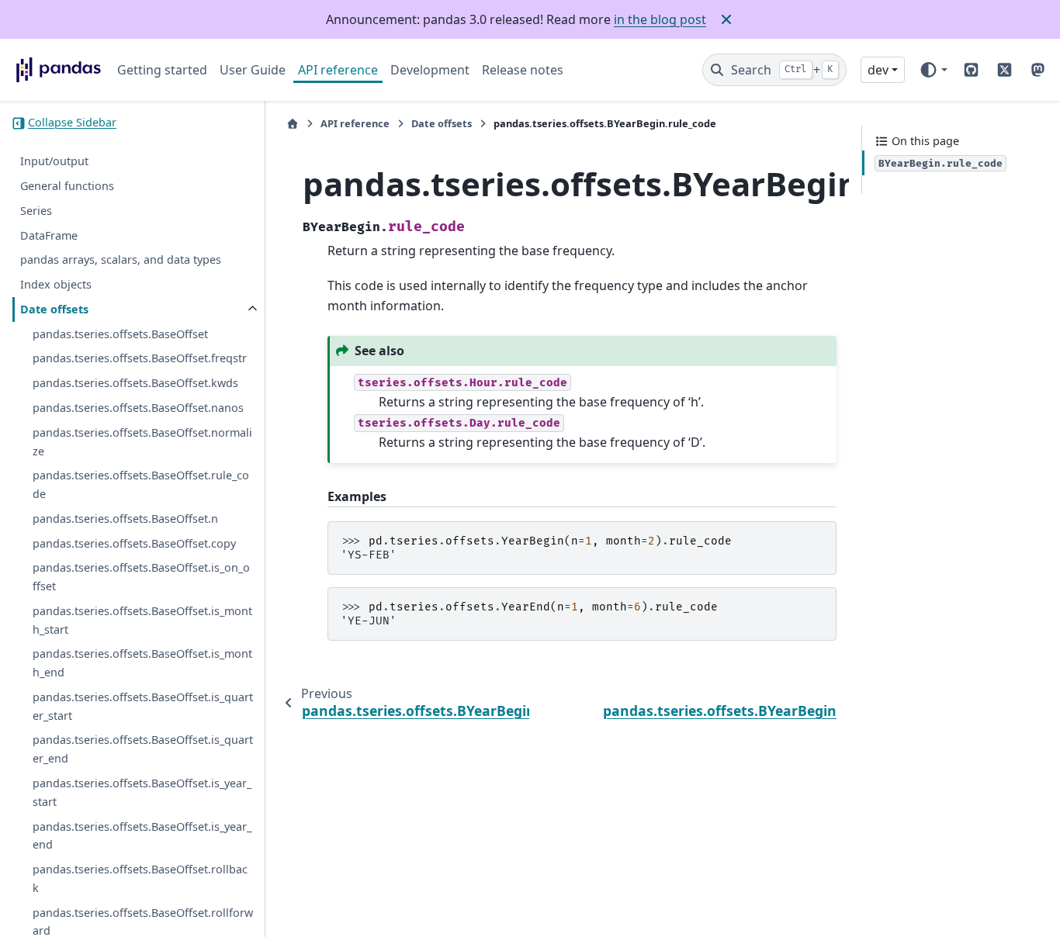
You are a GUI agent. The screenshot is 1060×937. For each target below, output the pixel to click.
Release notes (522, 69)
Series (36, 210)
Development (429, 69)
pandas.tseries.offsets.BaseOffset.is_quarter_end (143, 749)
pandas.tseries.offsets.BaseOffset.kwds (135, 383)
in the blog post (660, 19)
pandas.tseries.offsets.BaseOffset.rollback (140, 878)
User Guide (253, 69)
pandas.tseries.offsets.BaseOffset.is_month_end (142, 663)
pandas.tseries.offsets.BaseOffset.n (125, 518)
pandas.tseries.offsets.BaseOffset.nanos (138, 407)
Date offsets (54, 309)
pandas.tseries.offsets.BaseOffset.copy (134, 543)
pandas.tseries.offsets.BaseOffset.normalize (142, 441)
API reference (338, 69)
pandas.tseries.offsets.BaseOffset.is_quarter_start (143, 706)
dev (878, 69)
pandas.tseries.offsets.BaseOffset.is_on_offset (141, 577)
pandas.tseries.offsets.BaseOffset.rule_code (141, 485)
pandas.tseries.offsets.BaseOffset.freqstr (140, 358)
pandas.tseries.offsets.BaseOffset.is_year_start (142, 792)
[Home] (292, 124)
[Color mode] (933, 70)
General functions (67, 185)
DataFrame (49, 235)
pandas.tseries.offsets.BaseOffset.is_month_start (142, 620)
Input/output (54, 161)
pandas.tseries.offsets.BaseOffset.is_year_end (142, 835)
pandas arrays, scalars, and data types (120, 260)
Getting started (162, 69)
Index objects (56, 284)
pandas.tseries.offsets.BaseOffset (120, 334)
